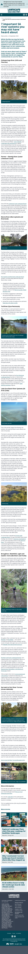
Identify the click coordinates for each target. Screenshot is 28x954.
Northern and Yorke (19, 915)
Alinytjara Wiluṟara (19, 902)
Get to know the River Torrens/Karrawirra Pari (13, 760)
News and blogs (8, 18)
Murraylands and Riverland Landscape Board (12, 277)
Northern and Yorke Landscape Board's (11, 657)
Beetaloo (3, 639)
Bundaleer (10, 639)
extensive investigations (20, 539)
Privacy (13, 933)
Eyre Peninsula (18, 904)
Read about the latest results (10, 303)
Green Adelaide (17, 142)
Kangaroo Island (18, 909)
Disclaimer (9, 933)
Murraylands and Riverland (18, 913)
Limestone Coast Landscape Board (17, 203)
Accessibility (18, 933)
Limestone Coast (18, 910)
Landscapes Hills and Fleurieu (8, 143)
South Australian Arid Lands (19, 917)
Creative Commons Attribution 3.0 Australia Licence (15, 940)
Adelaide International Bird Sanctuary (12, 644)
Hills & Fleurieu (18, 907)
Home (2, 18)
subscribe (10, 797)
